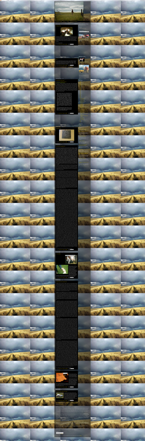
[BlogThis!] (71, 368)
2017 (80, 90)
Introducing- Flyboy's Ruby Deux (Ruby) (61, 391)
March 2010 (81, 117)
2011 (80, 96)
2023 (80, 84)
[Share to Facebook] (72, 44)
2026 (80, 81)
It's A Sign (80, 125)
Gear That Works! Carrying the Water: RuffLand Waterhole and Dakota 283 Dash (83, 154)
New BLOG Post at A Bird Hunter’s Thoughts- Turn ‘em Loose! (83, 136)
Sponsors (64, 21)
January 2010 (82, 119)
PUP (56, 59)
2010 (80, 97)
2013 (80, 94)
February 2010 (82, 118)
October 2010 (82, 100)
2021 (80, 86)
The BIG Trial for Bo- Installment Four (61, 281)
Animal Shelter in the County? (60, 80)
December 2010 (82, 98)
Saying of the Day (58, 128)
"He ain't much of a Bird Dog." (73, 21)
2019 (80, 88)
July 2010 (81, 103)
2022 (80, 85)
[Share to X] (71, 44)
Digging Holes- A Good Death (82, 158)
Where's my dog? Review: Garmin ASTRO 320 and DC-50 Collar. (83, 145)
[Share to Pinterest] (73, 44)
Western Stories (81, 149)
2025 (80, 82)
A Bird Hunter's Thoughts (65, 3)
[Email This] (70, 44)
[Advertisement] (66, 51)
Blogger (81, 435)
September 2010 (82, 101)
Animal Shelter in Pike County (60, 82)
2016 (80, 91)
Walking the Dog (58, 25)
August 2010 (82, 102)
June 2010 (81, 104)
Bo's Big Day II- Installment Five (60, 146)
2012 (80, 95)
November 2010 (82, 99)
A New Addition (58, 253)
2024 (80, 83)
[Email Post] (69, 65)
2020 (80, 87)
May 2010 (81, 105)
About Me (68, 21)
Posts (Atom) (60, 404)
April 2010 (81, 106)
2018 (80, 89)
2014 (80, 93)
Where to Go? (58, 371)
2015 (80, 92)
